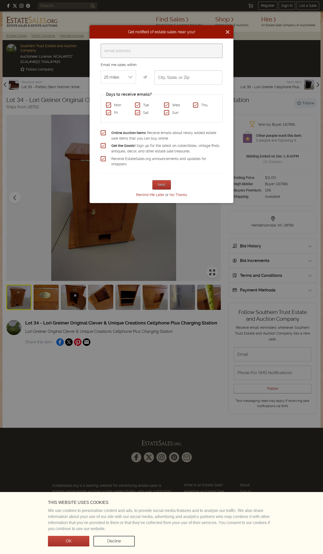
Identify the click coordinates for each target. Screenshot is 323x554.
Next (162, 185)
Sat (146, 113)
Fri (116, 113)
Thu (204, 105)
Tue (146, 105)
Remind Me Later (150, 195)
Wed (176, 105)
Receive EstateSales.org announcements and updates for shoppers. (158, 161)
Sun (175, 113)
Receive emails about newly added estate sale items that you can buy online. (163, 135)
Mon (117, 105)
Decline (114, 541)
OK (68, 541)
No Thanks (178, 195)
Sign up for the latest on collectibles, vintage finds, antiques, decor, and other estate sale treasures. (165, 148)
